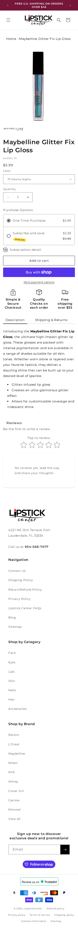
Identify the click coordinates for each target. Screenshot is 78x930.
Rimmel (14, 809)
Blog (12, 617)
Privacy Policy (19, 599)
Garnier (14, 800)
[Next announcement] (70, 5)
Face (12, 653)
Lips (11, 671)
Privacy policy (17, 914)
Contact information (33, 921)
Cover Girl (16, 791)
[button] (8, 20)
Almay (13, 781)
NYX (11, 772)
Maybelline (16, 753)
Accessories (17, 709)
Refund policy (55, 908)
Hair (11, 699)
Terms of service (40, 914)
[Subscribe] (64, 849)
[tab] (15, 320)
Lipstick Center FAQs (24, 608)
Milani (13, 763)
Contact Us (17, 571)
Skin (11, 681)
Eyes (11, 662)
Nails (12, 690)
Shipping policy (64, 914)
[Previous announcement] (7, 5)
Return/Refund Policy (25, 589)
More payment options (39, 282)
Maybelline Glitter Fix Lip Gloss (45, 39)
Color (7, 170)
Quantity (9, 189)
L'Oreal (13, 744)
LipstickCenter (33, 908)
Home (11, 39)
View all (14, 819)
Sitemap (14, 627)
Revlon (13, 735)
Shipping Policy (20, 580)
